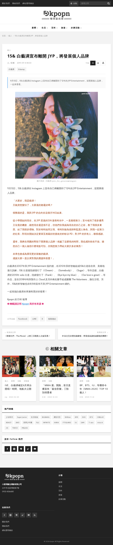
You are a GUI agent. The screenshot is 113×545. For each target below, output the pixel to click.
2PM (76, 417)
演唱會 (26, 381)
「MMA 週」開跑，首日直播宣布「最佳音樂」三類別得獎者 (56, 389)
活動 (19, 381)
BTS (91, 417)
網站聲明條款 (28, 3)
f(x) (37, 422)
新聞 (34, 27)
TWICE (15, 428)
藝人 (10, 36)
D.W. (13, 63)
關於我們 (6, 3)
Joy (6, 397)
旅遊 (63, 27)
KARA (56, 422)
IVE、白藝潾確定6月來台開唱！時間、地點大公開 (18, 387)
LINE (35, 319)
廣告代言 (57, 417)
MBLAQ (25, 428)
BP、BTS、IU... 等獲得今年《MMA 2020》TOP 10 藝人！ (94, 389)
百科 (53, 27)
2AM (82, 422)
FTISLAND (67, 422)
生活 (44, 27)
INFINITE (46, 422)
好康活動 (75, 27)
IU (76, 422)
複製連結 (52, 319)
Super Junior (22, 417)
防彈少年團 (28, 422)
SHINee (68, 417)
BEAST (9, 422)
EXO (84, 417)
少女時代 (9, 417)
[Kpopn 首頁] (56, 15)
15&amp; (21, 69)
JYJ (7, 428)
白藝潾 (11, 69)
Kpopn (25, 303)
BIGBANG (46, 417)
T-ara (91, 422)
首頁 (4, 36)
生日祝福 (34, 417)
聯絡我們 (16, 3)
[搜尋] (108, 3)
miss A (100, 422)
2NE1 (17, 422)
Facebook (22, 319)
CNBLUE (100, 417)
